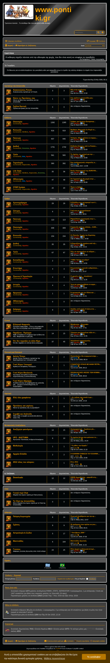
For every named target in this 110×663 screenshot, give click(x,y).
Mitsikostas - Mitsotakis (79, 324)
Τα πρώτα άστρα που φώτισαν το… (84, 437)
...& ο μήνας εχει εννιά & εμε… (82, 397)
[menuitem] (100, 41)
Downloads (18, 477)
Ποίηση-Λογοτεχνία (21, 516)
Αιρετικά (7, 394)
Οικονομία (17, 122)
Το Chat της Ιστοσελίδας (24, 501)
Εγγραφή (17, 575)
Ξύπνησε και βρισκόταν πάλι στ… (83, 332)
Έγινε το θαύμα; (77, 187)
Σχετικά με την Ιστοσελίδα (14, 86)
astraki (76, 526)
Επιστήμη (17, 268)
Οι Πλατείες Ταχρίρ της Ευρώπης (83, 235)
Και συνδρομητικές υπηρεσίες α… (83, 162)
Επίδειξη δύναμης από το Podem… (84, 146)
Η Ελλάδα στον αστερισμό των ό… (84, 202)
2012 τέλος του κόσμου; (23, 462)
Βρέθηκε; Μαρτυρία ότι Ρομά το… (83, 130)
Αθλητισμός (18, 179)
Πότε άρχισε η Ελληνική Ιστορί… (83, 549)
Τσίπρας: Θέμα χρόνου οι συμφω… (84, 138)
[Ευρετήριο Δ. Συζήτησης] (20, 12)
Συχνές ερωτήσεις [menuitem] (83, 641)
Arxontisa (77, 399)
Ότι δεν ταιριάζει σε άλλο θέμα (26, 341)
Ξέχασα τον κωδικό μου (65, 579)
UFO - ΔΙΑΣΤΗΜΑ (20, 437)
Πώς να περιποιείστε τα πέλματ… (83, 251)
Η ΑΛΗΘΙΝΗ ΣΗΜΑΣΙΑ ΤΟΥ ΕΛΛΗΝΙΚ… (85, 454)
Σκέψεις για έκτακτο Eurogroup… (83, 121)
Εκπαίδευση (18, 260)
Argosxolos (26, 164)
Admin (76, 91)
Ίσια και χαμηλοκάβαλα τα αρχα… (84, 284)
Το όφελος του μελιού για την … (83, 154)
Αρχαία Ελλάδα (20, 454)
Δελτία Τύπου (19, 356)
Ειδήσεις (7, 118)
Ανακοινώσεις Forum (22, 90)
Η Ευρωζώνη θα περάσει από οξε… (84, 243)
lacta (75, 358)
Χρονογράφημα (20, 203)
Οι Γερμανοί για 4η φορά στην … (83, 179)
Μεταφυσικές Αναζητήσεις (14, 425)
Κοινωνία (17, 130)
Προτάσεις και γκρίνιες (23, 406)
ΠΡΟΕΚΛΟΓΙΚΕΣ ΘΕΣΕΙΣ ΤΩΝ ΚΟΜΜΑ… (86, 372)
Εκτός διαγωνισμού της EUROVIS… (84, 171)
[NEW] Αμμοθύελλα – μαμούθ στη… (84, 477)
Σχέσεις (16, 525)
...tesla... (77, 456)
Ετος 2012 (74, 462)
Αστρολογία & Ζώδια (22, 533)
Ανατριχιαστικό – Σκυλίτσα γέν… (83, 429)
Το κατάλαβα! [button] (94, 657)
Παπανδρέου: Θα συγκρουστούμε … (84, 356)
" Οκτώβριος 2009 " (78, 532)
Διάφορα (17, 309)
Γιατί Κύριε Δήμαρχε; (22, 381)
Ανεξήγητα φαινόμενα (22, 429)
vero (75, 448)
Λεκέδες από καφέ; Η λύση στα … (83, 309)
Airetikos (25, 132)
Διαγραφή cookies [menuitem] (99, 641)
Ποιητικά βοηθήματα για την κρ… (83, 516)
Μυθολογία (18, 446)
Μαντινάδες (18, 541)
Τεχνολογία (18, 163)
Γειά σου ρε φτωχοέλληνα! (81, 210)
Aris (23, 156)
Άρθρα (7, 199)
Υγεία (15, 154)
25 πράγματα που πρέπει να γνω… (84, 524)
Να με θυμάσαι (80, 579)
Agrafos (77, 99)
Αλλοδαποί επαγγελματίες (80, 341)
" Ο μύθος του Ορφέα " (79, 445)
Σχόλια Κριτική (19, 106)
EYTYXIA (91, 629)
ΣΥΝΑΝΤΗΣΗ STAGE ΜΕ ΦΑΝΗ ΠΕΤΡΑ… (86, 364)
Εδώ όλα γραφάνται (22, 397)
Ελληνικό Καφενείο (21, 324)
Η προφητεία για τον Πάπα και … (83, 292)
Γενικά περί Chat (20, 493)
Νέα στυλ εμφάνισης (78, 90)
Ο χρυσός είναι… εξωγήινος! (81, 276)
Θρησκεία (17, 293)
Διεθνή (16, 146)
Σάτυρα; (16, 211)
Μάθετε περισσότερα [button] (54, 658)
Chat (6, 489)
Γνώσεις (16, 549)
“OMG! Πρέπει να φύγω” (80, 260)
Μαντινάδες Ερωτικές (79, 541)
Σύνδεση (8, 575)
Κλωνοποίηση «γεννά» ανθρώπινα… (84, 268)
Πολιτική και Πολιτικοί (13, 352)
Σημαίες (7, 561)
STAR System (19, 187)
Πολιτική (17, 138)
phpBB (57, 648)
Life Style (17, 171)
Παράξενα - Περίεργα (22, 333)
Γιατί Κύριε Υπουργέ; (22, 364)
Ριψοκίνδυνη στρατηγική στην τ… (83, 219)
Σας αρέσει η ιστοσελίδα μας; (82, 98)
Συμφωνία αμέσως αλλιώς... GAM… (84, 227)
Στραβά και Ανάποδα (22, 414)
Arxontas (25, 148)
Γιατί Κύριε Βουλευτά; (23, 373)
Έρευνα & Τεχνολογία (22, 276)
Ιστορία (16, 284)
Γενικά (7, 321)
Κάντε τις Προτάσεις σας (24, 98)
